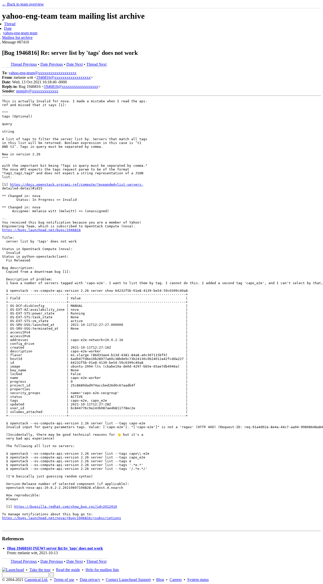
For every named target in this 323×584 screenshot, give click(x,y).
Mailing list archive (17, 37)
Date (8, 28)
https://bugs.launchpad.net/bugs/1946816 (41, 230)
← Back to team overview (23, 4)
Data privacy (90, 579)
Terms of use (64, 579)
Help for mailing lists (102, 570)
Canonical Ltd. (36, 579)
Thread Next (96, 64)
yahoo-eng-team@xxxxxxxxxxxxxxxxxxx (42, 73)
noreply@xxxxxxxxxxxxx (37, 91)
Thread (9, 24)
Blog (160, 579)
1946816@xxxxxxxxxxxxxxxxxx (63, 77)
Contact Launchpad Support (128, 579)
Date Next (74, 64)
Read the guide (68, 570)
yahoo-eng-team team (20, 33)
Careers (176, 579)
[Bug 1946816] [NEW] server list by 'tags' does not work (55, 548)
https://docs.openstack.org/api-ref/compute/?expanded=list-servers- (76, 184)
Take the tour (40, 570)
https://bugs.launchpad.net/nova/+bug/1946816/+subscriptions (61, 518)
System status (198, 579)
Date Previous (51, 64)
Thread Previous (24, 64)
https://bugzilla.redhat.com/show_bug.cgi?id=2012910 (65, 506)
